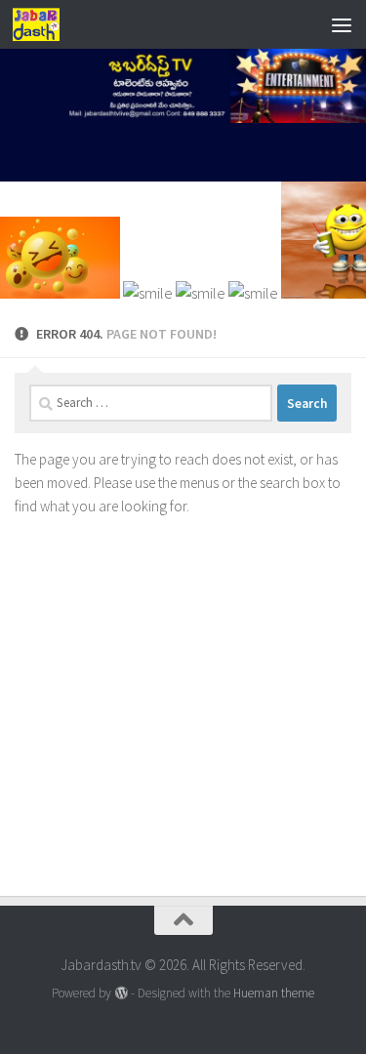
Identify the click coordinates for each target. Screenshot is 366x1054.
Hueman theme (273, 993)
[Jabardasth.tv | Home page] (44, 24)
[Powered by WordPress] (120, 993)
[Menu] (341, 24)
